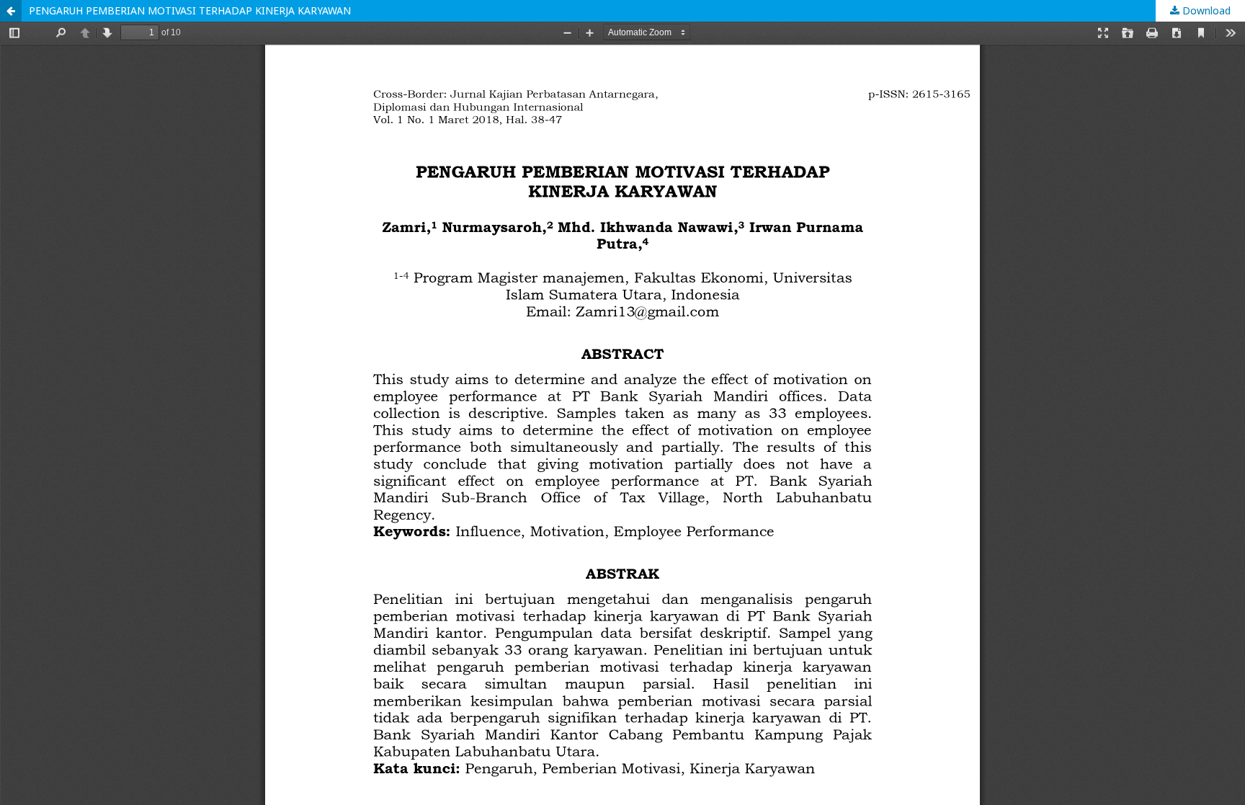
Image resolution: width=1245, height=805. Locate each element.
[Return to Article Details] (11, 11)
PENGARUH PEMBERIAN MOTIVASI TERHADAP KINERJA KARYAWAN (190, 10)
